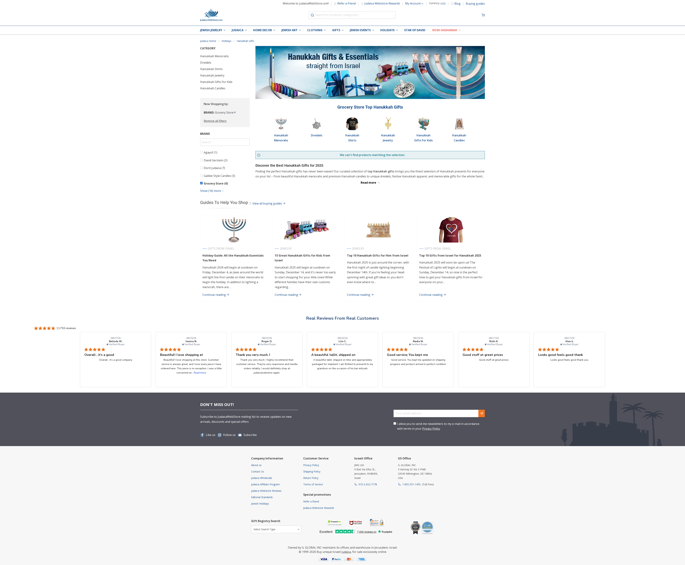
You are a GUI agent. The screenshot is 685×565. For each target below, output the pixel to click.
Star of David (414, 30)
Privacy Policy (431, 429)
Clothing (315, 30)
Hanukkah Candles (212, 88)
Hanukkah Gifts (245, 41)
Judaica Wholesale (261, 478)
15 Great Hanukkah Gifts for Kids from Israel (302, 258)
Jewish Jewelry (211, 30)
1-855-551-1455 (411, 484)
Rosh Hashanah (444, 30)
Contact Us (257, 471)
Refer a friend (346, 3)
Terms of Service (313, 484)
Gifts (336, 30)
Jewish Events (360, 30)
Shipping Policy (311, 471)
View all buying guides (267, 203)
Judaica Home (208, 41)
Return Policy (310, 478)
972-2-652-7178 (368, 484)
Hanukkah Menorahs (214, 56)
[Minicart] (483, 15)
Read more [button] (200, 372)
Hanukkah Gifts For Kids (216, 82)
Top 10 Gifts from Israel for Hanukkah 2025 (450, 255)
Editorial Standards (262, 497)
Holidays (387, 30)
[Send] (481, 413)
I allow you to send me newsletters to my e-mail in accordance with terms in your (438, 426)
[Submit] (312, 15)
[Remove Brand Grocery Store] (235, 112)
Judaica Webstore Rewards (382, 3)
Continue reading (214, 295)
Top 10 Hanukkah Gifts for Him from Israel (377, 255)
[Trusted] (334, 523)
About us (256, 465)
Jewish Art (289, 30)
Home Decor (262, 30)
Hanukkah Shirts (211, 69)
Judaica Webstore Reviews (266, 490)
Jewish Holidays (260, 503)
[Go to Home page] (211, 15)
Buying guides (475, 3)
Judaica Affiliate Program (265, 484)
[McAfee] (356, 523)
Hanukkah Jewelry (212, 75)
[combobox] (352, 15)
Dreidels (205, 63)
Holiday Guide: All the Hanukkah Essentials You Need (233, 258)
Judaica (237, 30)
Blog (457, 3)
